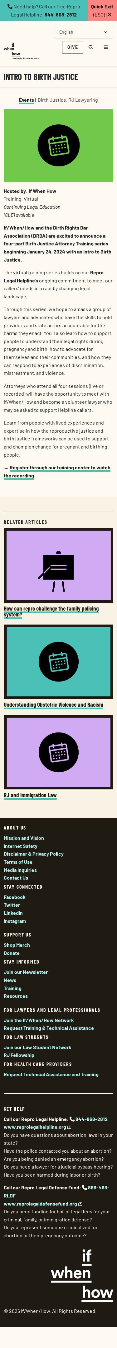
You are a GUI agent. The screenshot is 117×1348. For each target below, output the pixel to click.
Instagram (15, 921)
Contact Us (16, 878)
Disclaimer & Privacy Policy (34, 854)
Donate (12, 953)
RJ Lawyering (83, 100)
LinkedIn (13, 913)
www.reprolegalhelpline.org (35, 1127)
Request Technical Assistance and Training (51, 1074)
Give (72, 47)
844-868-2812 (61, 14)
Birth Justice (52, 100)
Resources (16, 996)
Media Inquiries (20, 870)
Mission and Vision (24, 838)
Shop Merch (17, 945)
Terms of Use (18, 862)
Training (13, 988)
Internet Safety (20, 846)
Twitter (12, 905)
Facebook (15, 897)
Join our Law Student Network (37, 1047)
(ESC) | (102, 10)
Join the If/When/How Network (39, 1020)
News (10, 980)
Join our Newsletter (26, 972)
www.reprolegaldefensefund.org (40, 1203)
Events (26, 100)
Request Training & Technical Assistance (49, 1028)
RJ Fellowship (19, 1055)
